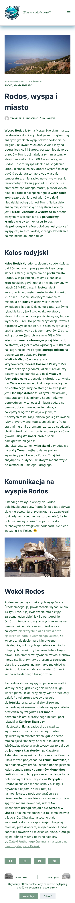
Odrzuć (48, 896)
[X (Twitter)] (25, 861)
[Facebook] (10, 861)
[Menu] (68, 12)
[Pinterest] (40, 861)
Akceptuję (29, 896)
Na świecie (48, 118)
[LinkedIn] (54, 861)
